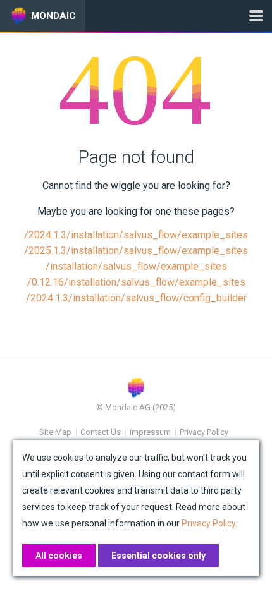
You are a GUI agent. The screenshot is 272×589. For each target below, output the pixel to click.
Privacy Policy (204, 432)
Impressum (150, 432)
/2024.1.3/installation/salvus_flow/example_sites (136, 235)
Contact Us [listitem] (100, 432)
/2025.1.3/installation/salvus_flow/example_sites (136, 251)
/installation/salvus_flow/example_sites (136, 266)
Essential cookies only (158, 555)
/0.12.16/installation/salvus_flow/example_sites (136, 282)
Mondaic (53, 15)
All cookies (58, 555)
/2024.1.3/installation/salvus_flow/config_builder (136, 298)
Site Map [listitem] (55, 432)
